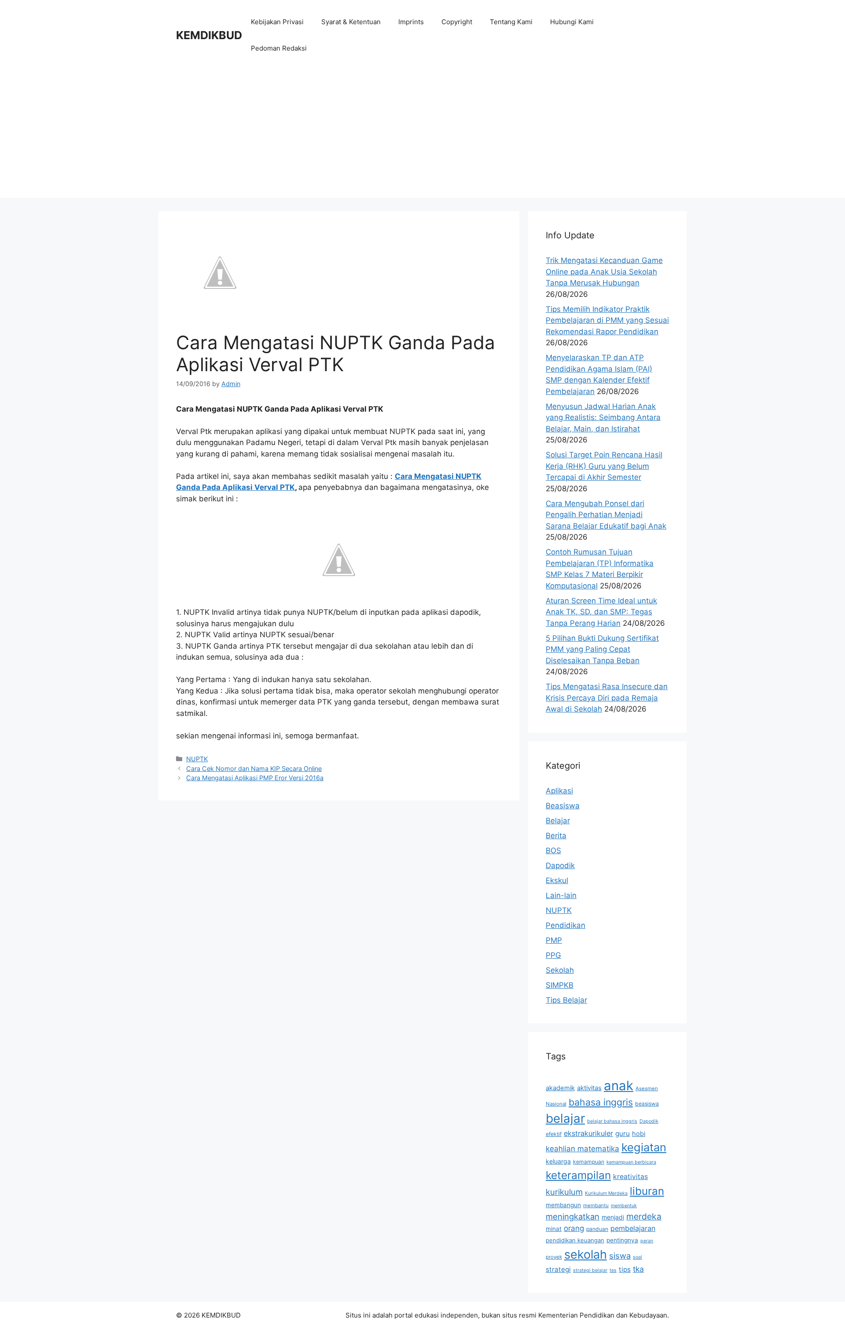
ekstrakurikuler (588, 1133)
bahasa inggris (601, 1102)
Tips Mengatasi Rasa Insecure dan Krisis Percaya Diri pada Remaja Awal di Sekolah (607, 697)
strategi (558, 1269)
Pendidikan (565, 925)
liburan (647, 1191)
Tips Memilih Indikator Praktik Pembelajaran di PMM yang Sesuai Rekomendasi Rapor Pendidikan (607, 320)
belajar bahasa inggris (612, 1121)
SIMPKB (559, 985)
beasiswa (647, 1103)
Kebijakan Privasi (277, 22)
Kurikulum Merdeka (606, 1193)
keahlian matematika (582, 1148)
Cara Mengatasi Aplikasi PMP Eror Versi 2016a (254, 777)
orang (574, 1228)
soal (637, 1257)
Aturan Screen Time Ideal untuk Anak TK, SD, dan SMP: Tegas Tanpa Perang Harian (601, 612)
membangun (563, 1205)
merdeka (643, 1216)
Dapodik (560, 865)
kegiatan (643, 1147)
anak (618, 1085)
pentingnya (622, 1240)
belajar (565, 1118)
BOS (553, 850)
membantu (596, 1205)
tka (638, 1269)
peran (646, 1241)
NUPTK (197, 759)
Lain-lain (561, 895)
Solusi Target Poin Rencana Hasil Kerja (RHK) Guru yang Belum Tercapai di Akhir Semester (604, 466)
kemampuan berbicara (631, 1162)
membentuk (624, 1206)
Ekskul (557, 880)
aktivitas (589, 1088)
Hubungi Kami (572, 22)
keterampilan (578, 1175)
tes (613, 1270)
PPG (553, 955)
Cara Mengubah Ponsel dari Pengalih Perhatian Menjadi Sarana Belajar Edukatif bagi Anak (606, 514)
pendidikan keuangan (575, 1240)
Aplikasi (559, 790)
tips (625, 1269)
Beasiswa (563, 805)
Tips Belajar (566, 1000)
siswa (620, 1255)
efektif (554, 1134)
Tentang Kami (511, 22)
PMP (554, 940)
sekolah (585, 1254)
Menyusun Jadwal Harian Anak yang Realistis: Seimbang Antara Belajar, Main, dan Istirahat (603, 417)
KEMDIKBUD (209, 35)
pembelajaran (632, 1228)
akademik (560, 1088)
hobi (638, 1134)
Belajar (558, 820)
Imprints (411, 22)
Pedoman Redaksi (279, 48)
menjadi (613, 1217)
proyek (554, 1257)
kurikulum (564, 1192)
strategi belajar (590, 1270)
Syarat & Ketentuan (351, 22)
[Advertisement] (422, 136)
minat (554, 1228)
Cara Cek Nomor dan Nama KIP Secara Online (254, 768)
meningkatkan (572, 1216)
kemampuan (588, 1161)
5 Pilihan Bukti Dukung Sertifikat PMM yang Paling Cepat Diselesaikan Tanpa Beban (602, 649)
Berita (556, 835)
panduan (597, 1229)
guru (622, 1133)
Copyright (456, 22)
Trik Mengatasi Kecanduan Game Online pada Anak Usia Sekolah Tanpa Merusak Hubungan (604, 271)
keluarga (558, 1161)
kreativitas (630, 1176)
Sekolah (560, 970)
